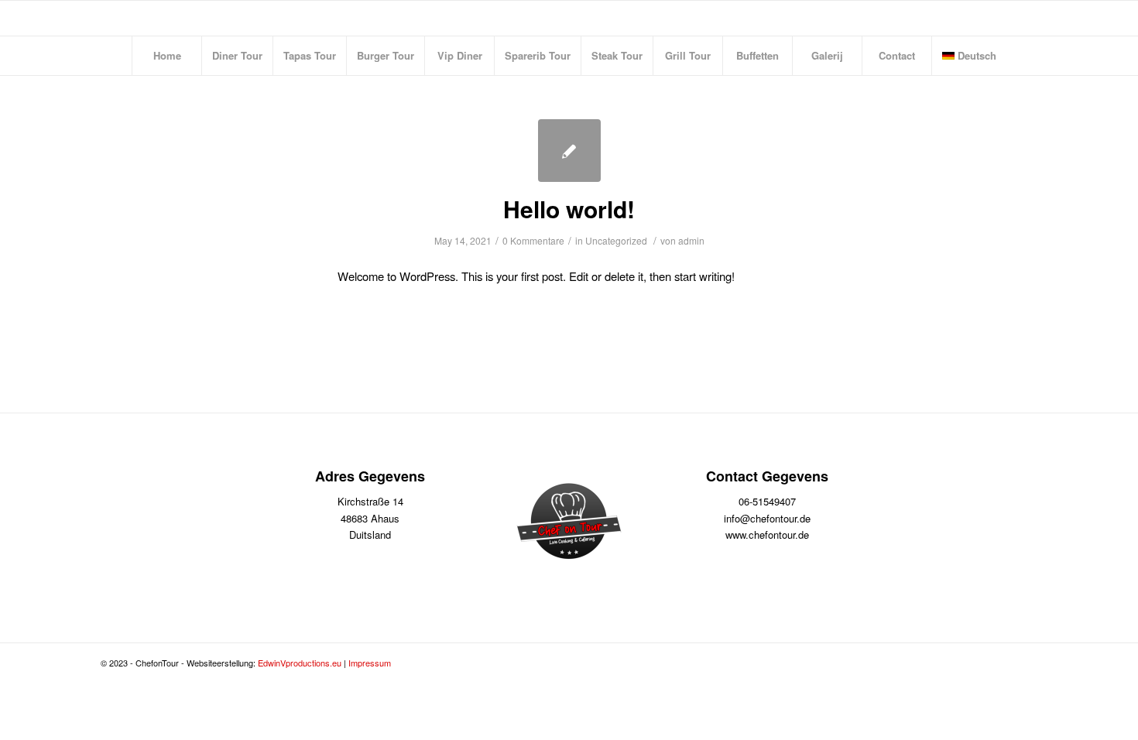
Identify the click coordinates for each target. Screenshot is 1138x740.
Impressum (369, 662)
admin (691, 240)
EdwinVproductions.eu (299, 662)
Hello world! (569, 208)
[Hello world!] (569, 150)
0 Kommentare (533, 240)
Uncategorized (616, 240)
